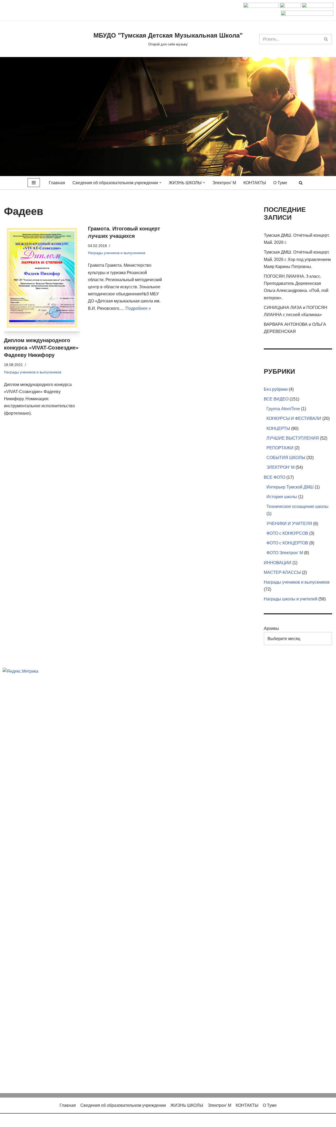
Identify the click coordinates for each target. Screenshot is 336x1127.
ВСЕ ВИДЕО (276, 399)
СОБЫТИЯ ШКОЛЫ (285, 457)
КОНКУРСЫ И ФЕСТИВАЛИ (293, 418)
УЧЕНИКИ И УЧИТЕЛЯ (289, 523)
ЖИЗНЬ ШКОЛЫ (186, 1105)
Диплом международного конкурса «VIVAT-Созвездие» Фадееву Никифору (41, 347)
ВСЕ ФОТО (274, 477)
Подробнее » (138, 308)
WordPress (52, 1120)
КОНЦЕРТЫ (278, 428)
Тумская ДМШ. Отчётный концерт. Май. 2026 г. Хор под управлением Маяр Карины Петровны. (297, 259)
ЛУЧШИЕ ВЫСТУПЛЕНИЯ (292, 438)
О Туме (280, 183)
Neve (9, 1120)
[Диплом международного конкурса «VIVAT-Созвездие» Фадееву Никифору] (42, 278)
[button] (160, 183)
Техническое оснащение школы (297, 506)
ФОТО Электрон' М (284, 552)
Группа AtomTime (283, 408)
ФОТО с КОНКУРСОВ (287, 533)
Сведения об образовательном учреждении (123, 1105)
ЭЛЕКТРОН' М (280, 467)
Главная (57, 183)
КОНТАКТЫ (254, 183)
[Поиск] (326, 39)
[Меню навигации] (34, 182)
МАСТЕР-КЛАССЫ (282, 572)
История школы (281, 497)
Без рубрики (276, 389)
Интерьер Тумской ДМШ (290, 487)
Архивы (271, 628)
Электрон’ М (224, 183)
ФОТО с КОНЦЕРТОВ (287, 543)
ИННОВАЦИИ (277, 562)
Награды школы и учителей (290, 599)
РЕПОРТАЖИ (279, 448)
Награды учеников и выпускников (32, 372)
